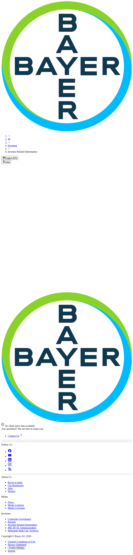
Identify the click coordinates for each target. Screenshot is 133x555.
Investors (12, 145)
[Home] (9, 139)
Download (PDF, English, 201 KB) (19, 239)
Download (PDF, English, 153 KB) (19, 214)
